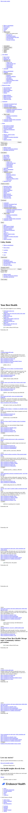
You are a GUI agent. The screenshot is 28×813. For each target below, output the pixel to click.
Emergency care (7, 82)
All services (9, 81)
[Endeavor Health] (14, 43)
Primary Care (8, 431)
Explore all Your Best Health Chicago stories (11, 743)
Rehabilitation (9, 79)
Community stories (7, 121)
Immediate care (6, 59)
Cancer (7, 360)
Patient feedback (7, 95)
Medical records (7, 97)
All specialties (9, 67)
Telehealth (5, 68)
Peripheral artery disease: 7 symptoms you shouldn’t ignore (14, 408)
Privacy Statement (7, 801)
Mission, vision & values (9, 134)
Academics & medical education (10, 137)
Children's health (9, 463)
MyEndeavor (9, 34)
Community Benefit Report (9, 106)
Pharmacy (8, 75)
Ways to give (6, 114)
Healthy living (8, 427)
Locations (5, 28)
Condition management (10, 558)
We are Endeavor (9, 402)
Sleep (6, 429)
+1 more (3, 433)
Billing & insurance (7, 96)
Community (6, 49)
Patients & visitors (8, 47)
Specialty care (7, 60)
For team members (7, 791)
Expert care (8, 358)
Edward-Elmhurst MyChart (12, 37)
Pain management (9, 556)
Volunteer (8, 117)
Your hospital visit (7, 87)
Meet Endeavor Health (8, 125)
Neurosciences (9, 64)
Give (4, 30)
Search (2, 142)
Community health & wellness (10, 107)
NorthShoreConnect (10, 36)
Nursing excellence (7, 128)
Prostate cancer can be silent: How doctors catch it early (13, 382)
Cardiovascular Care (11, 63)
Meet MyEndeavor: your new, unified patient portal (12, 627)
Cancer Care (9, 62)
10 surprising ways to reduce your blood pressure (12, 368)
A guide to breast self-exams (7, 352)
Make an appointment (8, 25)
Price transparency (7, 803)
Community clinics (10, 110)
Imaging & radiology (11, 76)
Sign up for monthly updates (7, 763)
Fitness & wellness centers (12, 80)
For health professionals (8, 789)
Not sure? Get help (10, 39)
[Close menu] (1, 85)
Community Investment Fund (10, 104)
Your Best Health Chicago (11, 361)
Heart (6, 376)
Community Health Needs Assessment (12, 119)
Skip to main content (5, 1)
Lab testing (8, 77)
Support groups (6, 89)
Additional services (8, 73)
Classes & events (7, 99)
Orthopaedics (9, 66)
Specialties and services (8, 150)
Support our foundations (11, 115)
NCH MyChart (9, 38)
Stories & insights (7, 139)
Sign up (2, 777)
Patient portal (7, 32)
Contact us (5, 132)
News (4, 130)
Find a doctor (6, 26)
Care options (6, 46)
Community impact (7, 105)
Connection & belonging (9, 129)
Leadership (5, 135)
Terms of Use (6, 799)
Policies (5, 92)
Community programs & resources (14, 109)
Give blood (8, 118)
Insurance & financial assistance (10, 148)
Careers (5, 29)
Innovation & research (8, 127)
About (5, 50)
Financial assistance (7, 90)
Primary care (6, 58)
